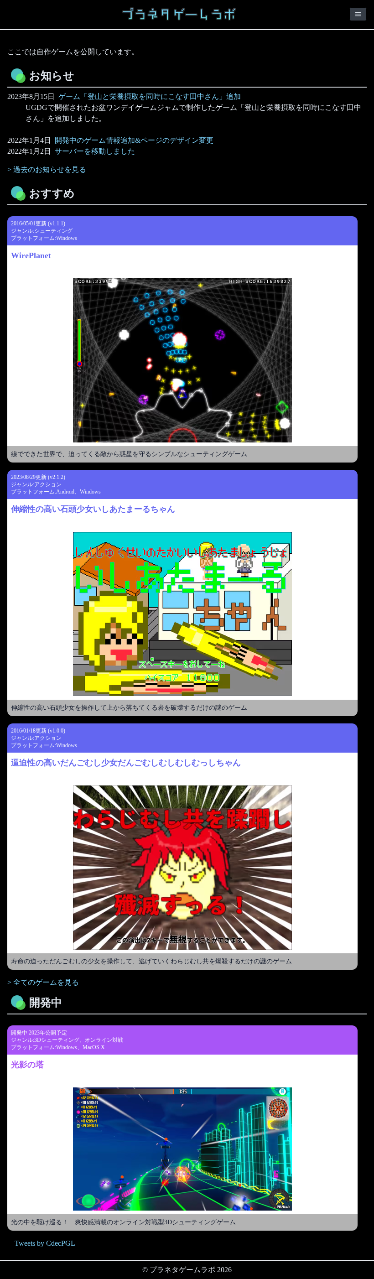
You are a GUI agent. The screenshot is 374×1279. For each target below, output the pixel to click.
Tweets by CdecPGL (45, 1243)
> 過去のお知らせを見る (46, 169)
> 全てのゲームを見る (43, 982)
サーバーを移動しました (95, 151)
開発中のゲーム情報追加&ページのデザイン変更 (134, 140)
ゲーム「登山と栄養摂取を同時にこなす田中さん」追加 (149, 96)
